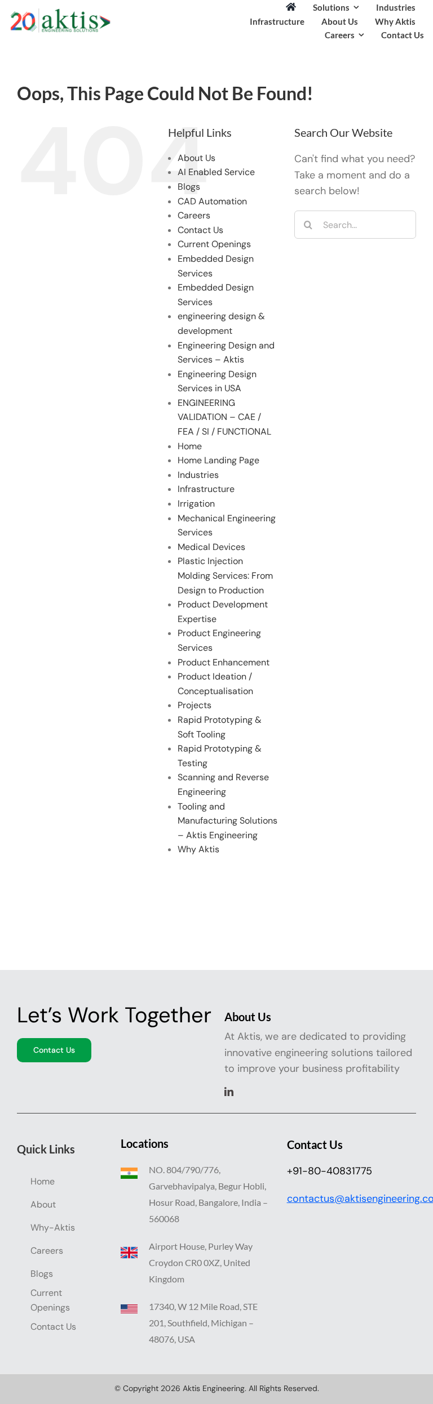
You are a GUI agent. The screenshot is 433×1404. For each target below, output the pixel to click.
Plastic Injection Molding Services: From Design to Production (225, 575)
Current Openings (214, 244)
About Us (196, 158)
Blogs (189, 187)
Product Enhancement (223, 662)
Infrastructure (206, 489)
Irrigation (196, 503)
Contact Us (200, 230)
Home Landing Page (218, 460)
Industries (198, 475)
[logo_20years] (60, 13)
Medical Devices (211, 547)
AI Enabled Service (216, 172)
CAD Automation (212, 201)
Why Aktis (198, 849)
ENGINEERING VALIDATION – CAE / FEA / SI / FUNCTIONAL (224, 417)
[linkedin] (228, 1091)
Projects (194, 705)
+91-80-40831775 (329, 1171)
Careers (194, 215)
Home (190, 446)
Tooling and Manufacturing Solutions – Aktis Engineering (227, 821)
